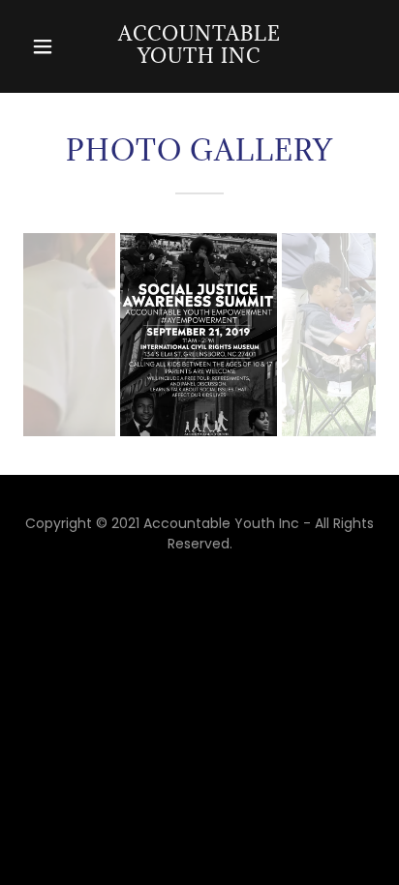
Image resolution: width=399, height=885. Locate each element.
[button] (45, 46)
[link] (199, 46)
